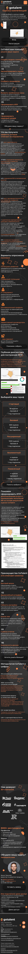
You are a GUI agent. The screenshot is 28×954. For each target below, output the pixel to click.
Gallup (23, 174)
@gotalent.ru (11, 881)
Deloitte (3, 153)
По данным (19, 246)
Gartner (25, 246)
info (6, 881)
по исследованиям (20, 152)
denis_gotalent (9, 879)
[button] (14, 126)
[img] (23, 922)
